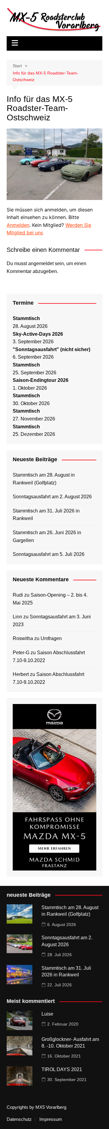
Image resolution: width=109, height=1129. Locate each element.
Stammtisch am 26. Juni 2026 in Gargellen (47, 536)
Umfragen (51, 638)
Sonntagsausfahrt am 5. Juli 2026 (48, 554)
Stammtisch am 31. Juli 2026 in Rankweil (46, 514)
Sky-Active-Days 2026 (38, 334)
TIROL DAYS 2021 (61, 1069)
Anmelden (18, 225)
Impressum (50, 1119)
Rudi (18, 595)
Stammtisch (26, 318)
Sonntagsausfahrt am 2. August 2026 (52, 496)
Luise (47, 1013)
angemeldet (41, 263)
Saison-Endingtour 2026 (40, 380)
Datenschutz (19, 1119)
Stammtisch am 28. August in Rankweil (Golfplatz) (44, 478)
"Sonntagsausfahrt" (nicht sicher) (51, 349)
